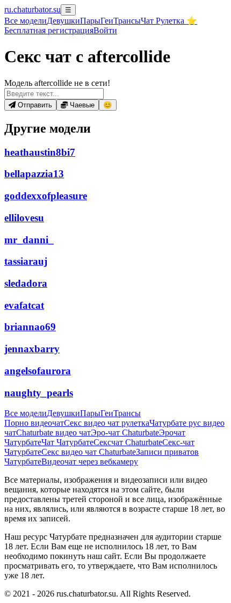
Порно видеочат (34, 422)
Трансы (127, 20)
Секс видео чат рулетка (106, 422)
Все (25, 20)
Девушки (63, 20)
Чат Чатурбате (67, 442)
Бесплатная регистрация (48, 30)
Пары (90, 20)
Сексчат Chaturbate (127, 442)
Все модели (25, 413)
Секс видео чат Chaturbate (88, 451)
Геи (106, 20)
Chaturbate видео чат (53, 432)
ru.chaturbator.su (32, 9)
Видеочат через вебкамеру (89, 461)
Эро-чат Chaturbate (125, 432)
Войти (105, 30)
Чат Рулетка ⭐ (169, 20)
